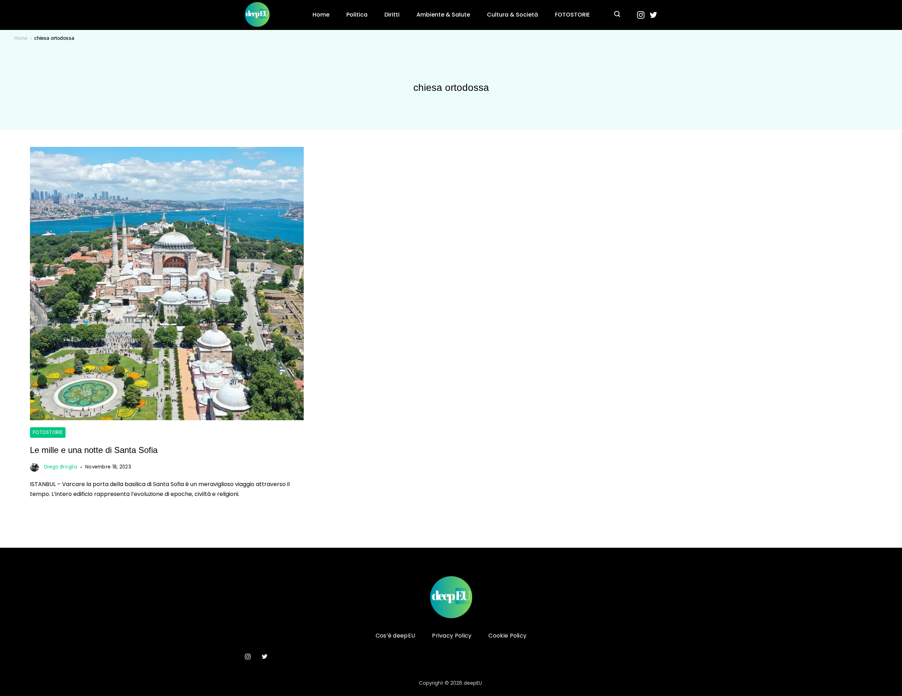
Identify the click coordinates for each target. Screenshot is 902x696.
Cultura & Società (512, 15)
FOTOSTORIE (572, 15)
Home (321, 15)
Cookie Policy (507, 636)
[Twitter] (653, 15)
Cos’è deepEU (395, 636)
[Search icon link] (617, 15)
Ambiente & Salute (443, 15)
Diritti (392, 15)
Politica (356, 15)
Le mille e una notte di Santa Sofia (93, 450)
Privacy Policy (451, 636)
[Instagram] (640, 15)
